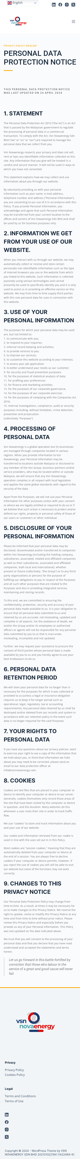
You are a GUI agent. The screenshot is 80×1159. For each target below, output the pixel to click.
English (17, 3)
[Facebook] (60, 4)
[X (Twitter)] (73, 4)
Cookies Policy (15, 1075)
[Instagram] (67, 4)
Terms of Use (14, 1101)
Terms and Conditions (20, 1096)
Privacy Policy (14, 1070)
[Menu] (73, 21)
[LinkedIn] (54, 4)
